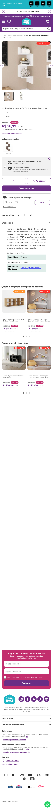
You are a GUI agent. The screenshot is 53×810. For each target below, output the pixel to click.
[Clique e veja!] (9, 802)
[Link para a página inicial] (4, 36)
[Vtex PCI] (19, 786)
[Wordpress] (46, 699)
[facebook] (18, 215)
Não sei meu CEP (9, 207)
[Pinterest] (34, 699)
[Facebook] (27, 699)
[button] (23, 336)
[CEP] (19, 200)
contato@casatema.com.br (14, 740)
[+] (23, 181)
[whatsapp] (31, 215)
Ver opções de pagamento (12, 133)
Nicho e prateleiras (15, 36)
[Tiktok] (40, 699)
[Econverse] (31, 786)
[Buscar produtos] (48, 29)
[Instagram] (21, 699)
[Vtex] (41, 786)
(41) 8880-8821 (12, 764)
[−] (5, 181)
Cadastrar (26, 683)
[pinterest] (25, 215)
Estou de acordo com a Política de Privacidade (24, 677)
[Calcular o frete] (42, 202)
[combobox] (26, 29)
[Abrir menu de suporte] (47, 804)
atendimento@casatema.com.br (16, 752)
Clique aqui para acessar (31, 268)
